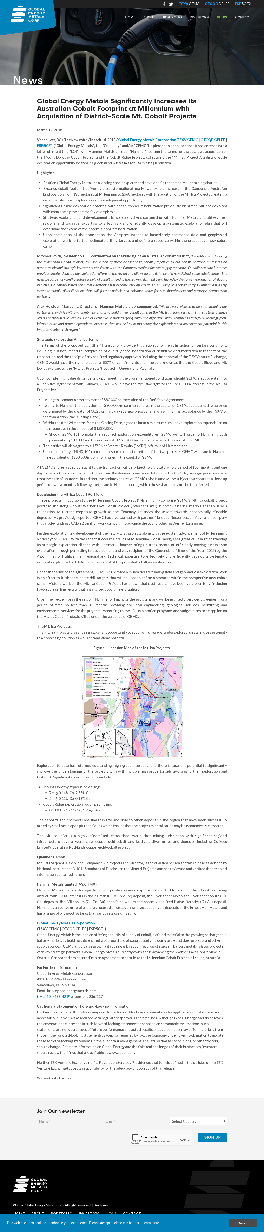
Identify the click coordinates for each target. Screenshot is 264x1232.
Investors (199, 17)
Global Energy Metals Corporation (147, 140)
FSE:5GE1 (45, 145)
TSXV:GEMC (187, 140)
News (222, 17)
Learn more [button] (150, 1223)
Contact (243, 17)
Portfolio (172, 17)
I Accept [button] (243, 1223)
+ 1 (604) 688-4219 (55, 996)
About (149, 17)
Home (130, 17)
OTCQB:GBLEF (212, 140)
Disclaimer (101, 1205)
